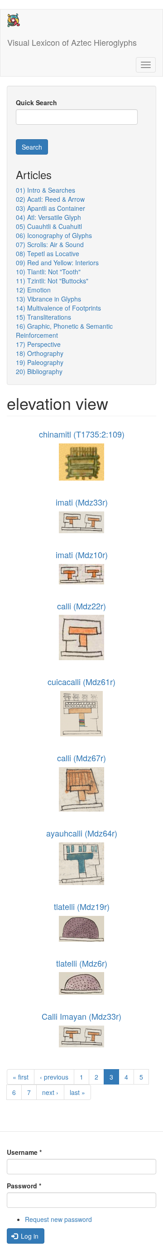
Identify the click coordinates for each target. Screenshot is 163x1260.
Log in (28, 1236)
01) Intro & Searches (45, 190)
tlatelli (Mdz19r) (82, 906)
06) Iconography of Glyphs (54, 235)
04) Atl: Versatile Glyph (48, 217)
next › (50, 1092)
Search (32, 146)
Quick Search (36, 102)
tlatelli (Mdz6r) (81, 963)
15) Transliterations (43, 316)
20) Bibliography (39, 371)
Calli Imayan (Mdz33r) (81, 1016)
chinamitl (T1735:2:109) (82, 434)
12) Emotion (33, 289)
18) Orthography (39, 353)
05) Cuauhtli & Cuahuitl (49, 226)
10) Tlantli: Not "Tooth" (48, 271)
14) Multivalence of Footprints (58, 307)
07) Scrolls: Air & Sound (50, 244)
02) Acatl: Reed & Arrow (50, 199)
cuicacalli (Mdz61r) (81, 681)
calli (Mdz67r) (81, 758)
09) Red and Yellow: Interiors (57, 262)
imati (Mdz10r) (82, 554)
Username (24, 1152)
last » (77, 1092)
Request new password (58, 1219)
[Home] (13, 20)
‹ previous (54, 1076)
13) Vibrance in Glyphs (48, 298)
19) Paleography (39, 362)
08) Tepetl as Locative (47, 253)
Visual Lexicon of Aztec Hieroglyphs (72, 42)
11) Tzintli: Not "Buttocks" (52, 280)
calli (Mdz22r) (81, 606)
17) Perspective (38, 344)
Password (24, 1185)
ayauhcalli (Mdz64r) (81, 833)
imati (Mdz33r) (82, 502)
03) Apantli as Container (50, 208)
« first (21, 1076)
